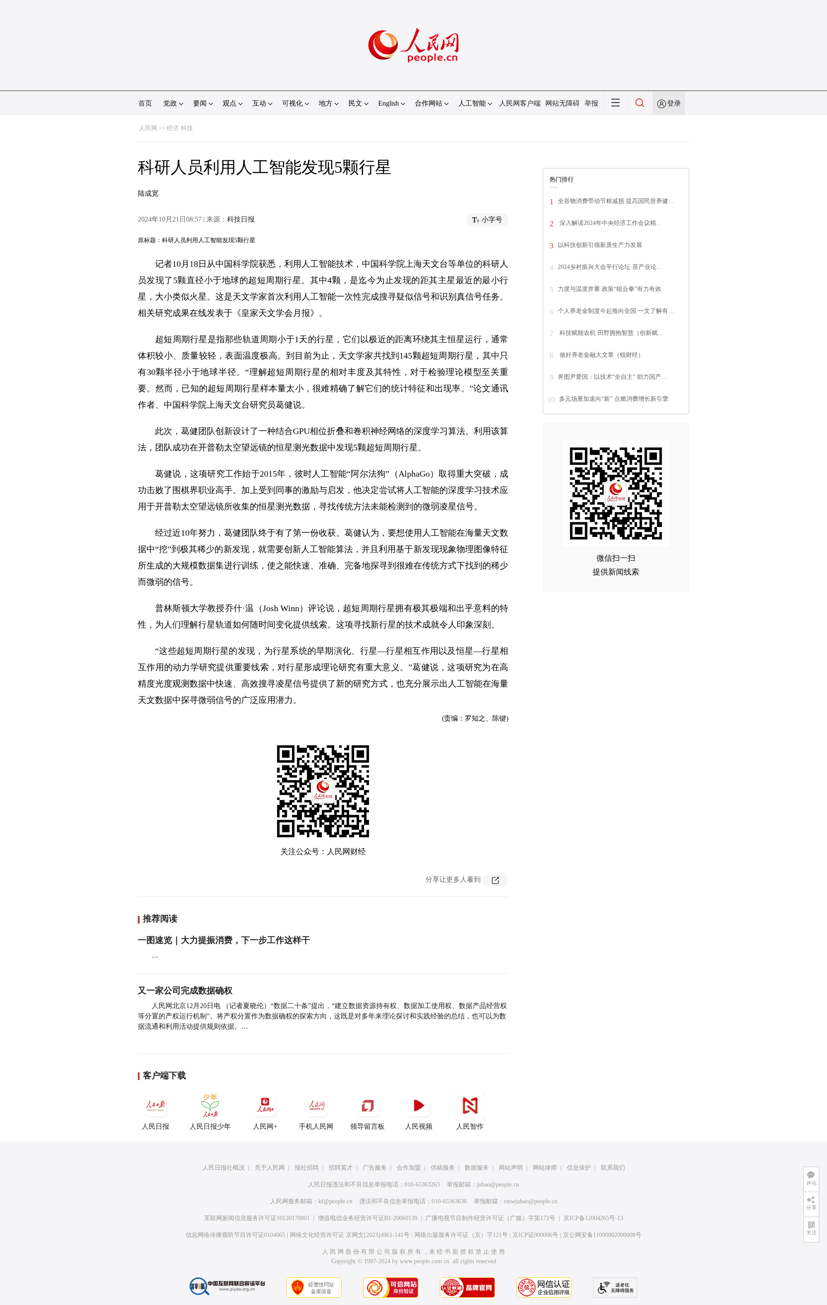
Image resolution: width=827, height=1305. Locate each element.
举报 (591, 103)
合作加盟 (409, 1168)
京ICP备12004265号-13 (593, 1218)
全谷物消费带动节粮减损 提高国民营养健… (616, 201)
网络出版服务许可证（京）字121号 (461, 1235)
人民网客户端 (520, 103)
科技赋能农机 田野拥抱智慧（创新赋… (611, 333)
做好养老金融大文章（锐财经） (601, 355)
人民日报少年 (210, 1126)
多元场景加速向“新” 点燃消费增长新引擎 (613, 399)
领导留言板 (367, 1126)
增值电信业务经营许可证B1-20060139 (367, 1218)
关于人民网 (270, 1168)
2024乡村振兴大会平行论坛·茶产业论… (610, 267)
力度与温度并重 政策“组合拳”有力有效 (609, 289)
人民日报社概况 (223, 1168)
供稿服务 (443, 1168)
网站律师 (545, 1168)
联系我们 (613, 1168)
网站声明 (511, 1168)
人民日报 (155, 1126)
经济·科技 (180, 128)
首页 (145, 103)
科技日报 (241, 219)
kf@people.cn (335, 1201)
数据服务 (477, 1168)
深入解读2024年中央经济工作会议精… (610, 223)
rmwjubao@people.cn (530, 1201)
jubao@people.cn (498, 1184)
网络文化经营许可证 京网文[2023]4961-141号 (350, 1235)
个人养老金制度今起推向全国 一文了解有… (616, 311)
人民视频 (418, 1126)
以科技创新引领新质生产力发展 (600, 245)
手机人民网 (316, 1126)
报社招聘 (307, 1168)
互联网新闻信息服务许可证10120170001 (257, 1218)
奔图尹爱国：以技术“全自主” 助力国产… (612, 377)
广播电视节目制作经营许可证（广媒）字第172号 (490, 1218)
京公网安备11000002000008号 (602, 1235)
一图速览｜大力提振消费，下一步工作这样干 (224, 940)
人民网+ (265, 1126)
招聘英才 (341, 1168)
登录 (674, 103)
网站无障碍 (562, 103)
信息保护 (579, 1168)
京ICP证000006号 (535, 1235)
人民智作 (470, 1126)
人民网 (148, 128)
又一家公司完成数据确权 (185, 990)
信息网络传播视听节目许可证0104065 (235, 1235)
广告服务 (375, 1168)
